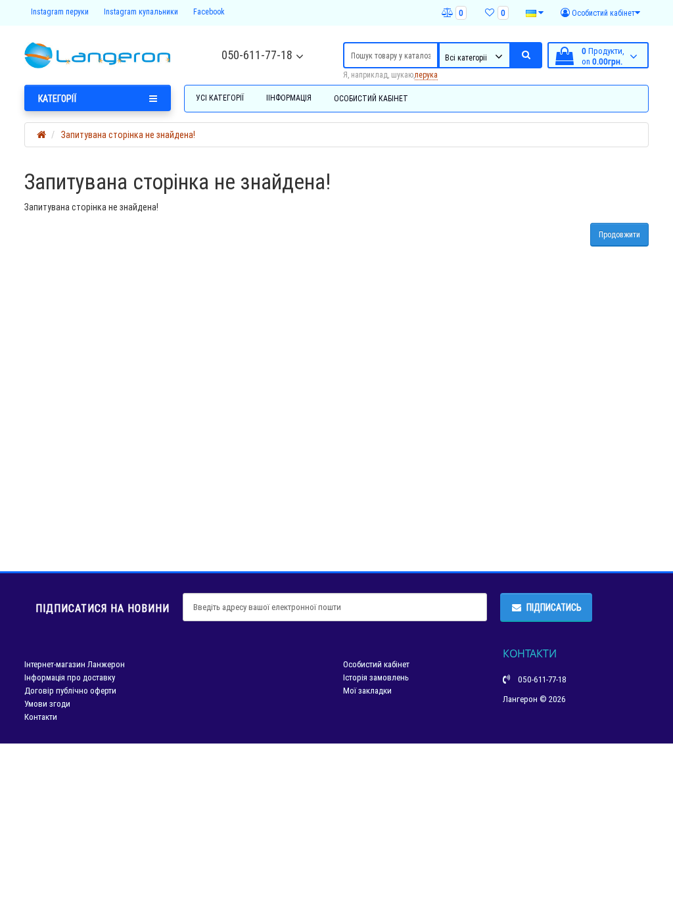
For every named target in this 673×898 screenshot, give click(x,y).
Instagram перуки (60, 11)
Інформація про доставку (69, 677)
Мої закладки (367, 690)
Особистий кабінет (371, 98)
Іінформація (289, 98)
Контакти (40, 716)
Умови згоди (47, 703)
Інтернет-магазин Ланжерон (74, 664)
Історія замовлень (376, 677)
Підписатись (554, 607)
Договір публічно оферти (70, 690)
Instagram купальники (141, 11)
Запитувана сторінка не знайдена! (128, 135)
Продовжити (619, 234)
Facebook (209, 11)
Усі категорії (220, 98)
